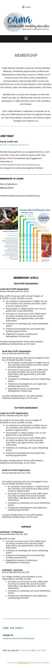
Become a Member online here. (14, 144)
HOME (6, 628)
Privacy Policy (26, 650)
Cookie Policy (40, 650)
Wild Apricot (24, 662)
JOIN (12, 628)
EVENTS (19, 628)
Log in (28, 6)
